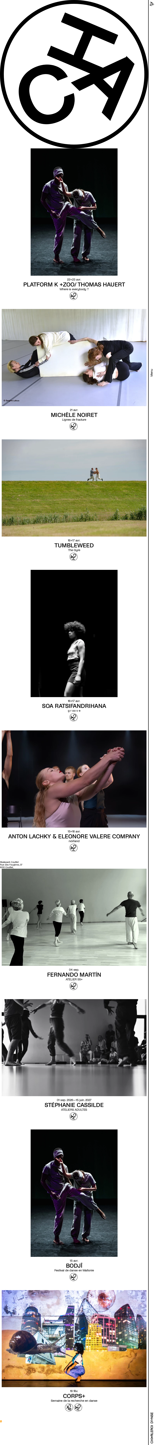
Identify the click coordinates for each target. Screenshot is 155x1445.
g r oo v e (74, 710)
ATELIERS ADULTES (74, 1109)
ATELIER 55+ (74, 979)
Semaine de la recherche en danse (74, 1400)
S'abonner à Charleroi (1, 1421)
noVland (74, 841)
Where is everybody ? (74, 289)
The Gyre (74, 550)
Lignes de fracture (74, 419)
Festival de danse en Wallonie (74, 1270)
